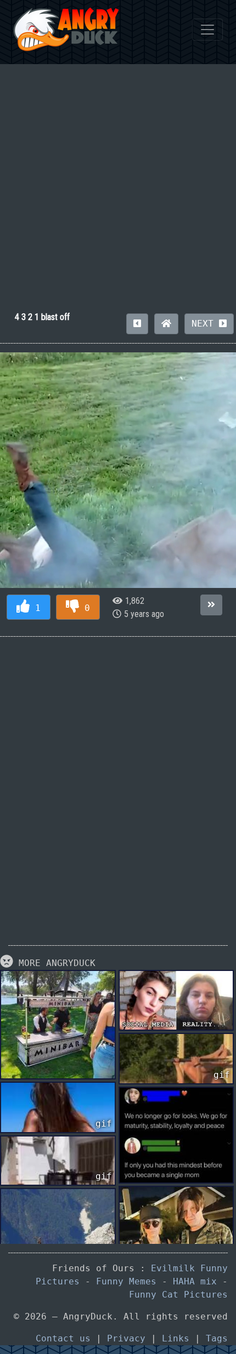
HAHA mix (195, 1281)
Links (175, 1338)
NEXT (205, 323)
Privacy (126, 1338)
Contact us (63, 1338)
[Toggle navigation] (207, 30)
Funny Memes (126, 1281)
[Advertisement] (118, 182)
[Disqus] (118, 782)
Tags (217, 1338)
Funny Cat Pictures (178, 1294)
